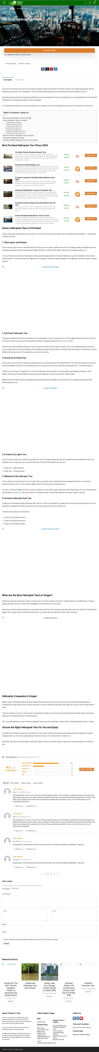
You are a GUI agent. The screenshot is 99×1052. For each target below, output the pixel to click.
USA (12, 8)
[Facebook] (74, 1018)
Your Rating (6, 889)
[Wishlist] (90, 3)
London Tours (41, 1035)
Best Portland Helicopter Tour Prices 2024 (17, 118)
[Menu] (4, 2)
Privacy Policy (85, 1034)
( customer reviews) (9, 25)
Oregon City (17, 492)
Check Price (91, 155)
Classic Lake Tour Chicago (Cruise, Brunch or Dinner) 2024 (49, 987)
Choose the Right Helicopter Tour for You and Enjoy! (20, 140)
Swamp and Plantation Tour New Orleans (30, 985)
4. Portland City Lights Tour (13, 129)
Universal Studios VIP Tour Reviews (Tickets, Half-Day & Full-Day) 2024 (68, 989)
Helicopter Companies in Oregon (13, 138)
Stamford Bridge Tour (59, 1025)
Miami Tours (41, 1031)
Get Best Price (49, 50)
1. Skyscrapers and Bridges (13, 122)
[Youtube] (81, 1018)
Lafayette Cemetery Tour (88, 984)
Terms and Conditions (84, 1027)
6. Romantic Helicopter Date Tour (15, 133)
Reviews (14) (19, 80)
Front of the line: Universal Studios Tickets (58, 1032)
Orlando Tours (41, 1033)
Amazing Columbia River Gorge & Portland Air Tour (33, 190)
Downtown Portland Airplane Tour (27, 165)
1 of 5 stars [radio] (12, 888)
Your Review (6, 894)
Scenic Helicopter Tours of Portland (15, 120)
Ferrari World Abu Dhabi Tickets (46, 1043)
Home (5, 8)
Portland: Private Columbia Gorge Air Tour (30, 152)
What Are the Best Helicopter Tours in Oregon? (18, 135)
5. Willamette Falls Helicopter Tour (15, 131)
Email (4, 932)
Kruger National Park (43, 1036)
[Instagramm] (77, 1018)
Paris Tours (40, 1028)
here (8, 1039)
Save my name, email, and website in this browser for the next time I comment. (31, 939)
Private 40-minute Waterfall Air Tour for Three (32, 215)
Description (8, 80)
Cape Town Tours (42, 1038)
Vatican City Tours (43, 1030)
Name (4, 924)
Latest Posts (41, 1022)
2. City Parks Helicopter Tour (13, 124)
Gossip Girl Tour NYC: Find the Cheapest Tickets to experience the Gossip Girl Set (11, 989)
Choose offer (10, 1004)
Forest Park (63, 341)
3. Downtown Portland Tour (13, 127)
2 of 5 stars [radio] (12, 888)
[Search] (85, 2)
